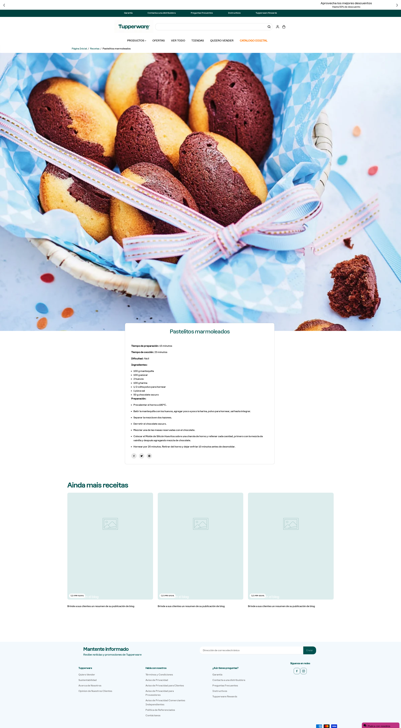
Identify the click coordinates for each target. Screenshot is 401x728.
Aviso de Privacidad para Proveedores (160, 693)
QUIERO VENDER (222, 40)
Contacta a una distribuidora (162, 13)
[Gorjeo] (141, 456)
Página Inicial (79, 48)
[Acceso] (277, 27)
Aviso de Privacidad (157, 680)
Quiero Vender (86, 674)
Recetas (94, 48)
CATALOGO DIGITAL (254, 40)
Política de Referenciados (160, 710)
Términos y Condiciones (159, 674)
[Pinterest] (149, 456)
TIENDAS (197, 40)
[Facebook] (134, 456)
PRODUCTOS (136, 40)
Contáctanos (153, 715)
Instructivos (234, 13)
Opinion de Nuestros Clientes (95, 691)
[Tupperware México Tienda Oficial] (134, 26)
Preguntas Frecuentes (202, 13)
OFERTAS (158, 40)
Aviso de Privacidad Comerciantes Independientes (165, 702)
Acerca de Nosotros (89, 685)
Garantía (128, 13)
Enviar (309, 650)
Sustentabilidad (87, 680)
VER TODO (178, 40)
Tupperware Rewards (266, 13)
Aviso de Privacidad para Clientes (165, 685)
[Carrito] (284, 27)
